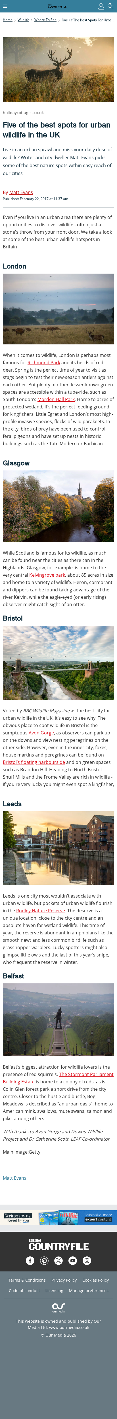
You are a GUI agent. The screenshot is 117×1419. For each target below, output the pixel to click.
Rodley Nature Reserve (40, 910)
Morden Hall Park (56, 399)
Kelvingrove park (47, 575)
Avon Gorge (41, 733)
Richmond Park (44, 362)
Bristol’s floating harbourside (34, 762)
